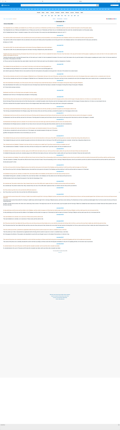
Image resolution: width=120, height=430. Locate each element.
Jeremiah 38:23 (60, 208)
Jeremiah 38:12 (60, 119)
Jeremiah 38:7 (60, 80)
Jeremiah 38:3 (60, 45)
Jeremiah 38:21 (60, 187)
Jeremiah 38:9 (60, 96)
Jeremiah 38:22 (60, 194)
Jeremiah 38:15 (60, 142)
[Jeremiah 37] (1, 195)
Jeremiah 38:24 (60, 214)
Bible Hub (60, 252)
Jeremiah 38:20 (60, 181)
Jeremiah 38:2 (60, 35)
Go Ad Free (3, 424)
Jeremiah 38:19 (60, 171)
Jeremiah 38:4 (60, 51)
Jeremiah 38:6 (60, 74)
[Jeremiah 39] (118, 195)
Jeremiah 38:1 (60, 25)
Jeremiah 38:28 (60, 243)
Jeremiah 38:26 (60, 227)
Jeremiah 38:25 (60, 221)
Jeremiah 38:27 (60, 237)
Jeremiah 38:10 (60, 106)
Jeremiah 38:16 (60, 148)
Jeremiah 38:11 (60, 113)
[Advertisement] (60, 276)
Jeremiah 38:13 (60, 126)
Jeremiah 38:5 (60, 64)
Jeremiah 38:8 (60, 90)
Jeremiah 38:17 (60, 155)
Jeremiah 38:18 (60, 165)
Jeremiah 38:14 (60, 135)
